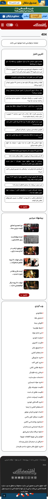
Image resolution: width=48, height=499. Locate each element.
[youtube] (19, 477)
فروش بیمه (38, 323)
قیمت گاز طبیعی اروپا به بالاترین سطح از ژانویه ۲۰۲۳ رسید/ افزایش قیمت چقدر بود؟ (24, 178)
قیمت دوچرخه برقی (35, 387)
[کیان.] (24, 16)
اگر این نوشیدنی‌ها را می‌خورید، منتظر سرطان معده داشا (25, 156)
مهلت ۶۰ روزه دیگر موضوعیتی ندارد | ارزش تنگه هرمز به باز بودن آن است (16, 284)
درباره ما (43, 460)
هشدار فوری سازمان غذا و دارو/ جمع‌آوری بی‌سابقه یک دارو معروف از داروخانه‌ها (24, 62)
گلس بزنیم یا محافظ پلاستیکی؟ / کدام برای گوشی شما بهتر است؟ (24, 136)
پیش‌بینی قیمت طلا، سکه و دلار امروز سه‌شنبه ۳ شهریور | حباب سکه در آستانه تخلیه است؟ (24, 115)
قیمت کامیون (37, 343)
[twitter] (25, 477)
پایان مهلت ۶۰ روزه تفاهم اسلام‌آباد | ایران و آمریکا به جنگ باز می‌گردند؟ (16, 261)
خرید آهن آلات (37, 362)
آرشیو (25, 207)
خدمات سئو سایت (36, 377)
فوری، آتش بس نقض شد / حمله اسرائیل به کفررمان (26, 77)
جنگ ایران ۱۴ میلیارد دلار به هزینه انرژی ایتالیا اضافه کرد (26, 151)
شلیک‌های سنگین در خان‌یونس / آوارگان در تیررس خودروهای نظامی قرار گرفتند (24, 199)
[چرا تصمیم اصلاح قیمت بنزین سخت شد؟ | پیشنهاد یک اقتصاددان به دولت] (31, 228)
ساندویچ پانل (37, 347)
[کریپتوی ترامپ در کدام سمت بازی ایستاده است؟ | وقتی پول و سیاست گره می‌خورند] (31, 250)
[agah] (24, 3)
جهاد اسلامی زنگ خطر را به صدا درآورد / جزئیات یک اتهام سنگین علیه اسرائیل (24, 144)
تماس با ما (34, 460)
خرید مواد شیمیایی (35, 382)
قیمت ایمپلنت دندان (35, 397)
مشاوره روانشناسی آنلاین (33, 422)
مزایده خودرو (38, 338)
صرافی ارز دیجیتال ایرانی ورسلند (31, 441)
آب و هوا (18, 460)
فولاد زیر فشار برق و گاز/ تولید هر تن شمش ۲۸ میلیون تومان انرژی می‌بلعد (24, 83)
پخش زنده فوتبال (36, 372)
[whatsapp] (28, 477)
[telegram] (32, 477)
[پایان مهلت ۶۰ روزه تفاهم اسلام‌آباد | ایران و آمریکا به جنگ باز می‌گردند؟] (31, 262)
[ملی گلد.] (24, 9)
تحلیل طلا (38, 318)
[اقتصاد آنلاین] (40, 24)
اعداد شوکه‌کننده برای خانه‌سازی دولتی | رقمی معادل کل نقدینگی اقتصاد (16, 238)
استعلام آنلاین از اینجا (34, 407)
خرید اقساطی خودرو (35, 402)
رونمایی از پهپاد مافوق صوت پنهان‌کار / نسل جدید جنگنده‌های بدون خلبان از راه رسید (24, 162)
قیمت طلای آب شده (35, 392)
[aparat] (35, 477)
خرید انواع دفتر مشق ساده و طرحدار (29, 446)
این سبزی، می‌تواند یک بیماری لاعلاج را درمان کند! (27, 185)
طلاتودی (39, 313)
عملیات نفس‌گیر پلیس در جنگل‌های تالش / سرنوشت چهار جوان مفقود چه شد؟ (24, 191)
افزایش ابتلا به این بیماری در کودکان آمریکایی (28, 130)
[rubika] (16, 477)
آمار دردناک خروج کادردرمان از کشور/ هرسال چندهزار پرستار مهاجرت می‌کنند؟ (24, 91)
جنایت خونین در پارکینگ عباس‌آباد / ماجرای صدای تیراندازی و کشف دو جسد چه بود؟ (24, 99)
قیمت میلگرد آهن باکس (34, 417)
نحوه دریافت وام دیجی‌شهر (33, 431)
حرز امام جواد (37, 333)
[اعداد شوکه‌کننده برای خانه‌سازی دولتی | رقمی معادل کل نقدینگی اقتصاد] (31, 239)
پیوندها (25, 460)
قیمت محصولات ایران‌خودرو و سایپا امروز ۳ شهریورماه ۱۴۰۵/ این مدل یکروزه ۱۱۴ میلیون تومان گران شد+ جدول (24, 70)
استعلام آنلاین (37, 352)
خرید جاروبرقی (37, 357)
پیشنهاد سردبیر (36, 218)
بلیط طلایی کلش (36, 367)
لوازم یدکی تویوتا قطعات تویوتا (31, 436)
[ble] (12, 477)
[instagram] (22, 477)
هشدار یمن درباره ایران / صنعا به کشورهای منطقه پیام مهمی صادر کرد (24, 107)
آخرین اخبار (38, 54)
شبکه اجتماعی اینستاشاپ (33, 427)
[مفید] (24, 496)
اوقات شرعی (9, 460)
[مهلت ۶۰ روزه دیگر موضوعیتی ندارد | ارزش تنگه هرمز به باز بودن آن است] (31, 285)
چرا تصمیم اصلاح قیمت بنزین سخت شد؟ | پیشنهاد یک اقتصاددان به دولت (16, 227)
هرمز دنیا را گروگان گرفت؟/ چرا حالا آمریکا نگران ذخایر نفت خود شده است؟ (24, 123)
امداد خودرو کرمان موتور (33, 412)
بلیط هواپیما (38, 328)
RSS (44, 465)
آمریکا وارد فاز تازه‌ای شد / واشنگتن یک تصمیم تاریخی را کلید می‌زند (24, 170)
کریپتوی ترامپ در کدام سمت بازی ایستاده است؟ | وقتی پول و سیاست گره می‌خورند (16, 250)
